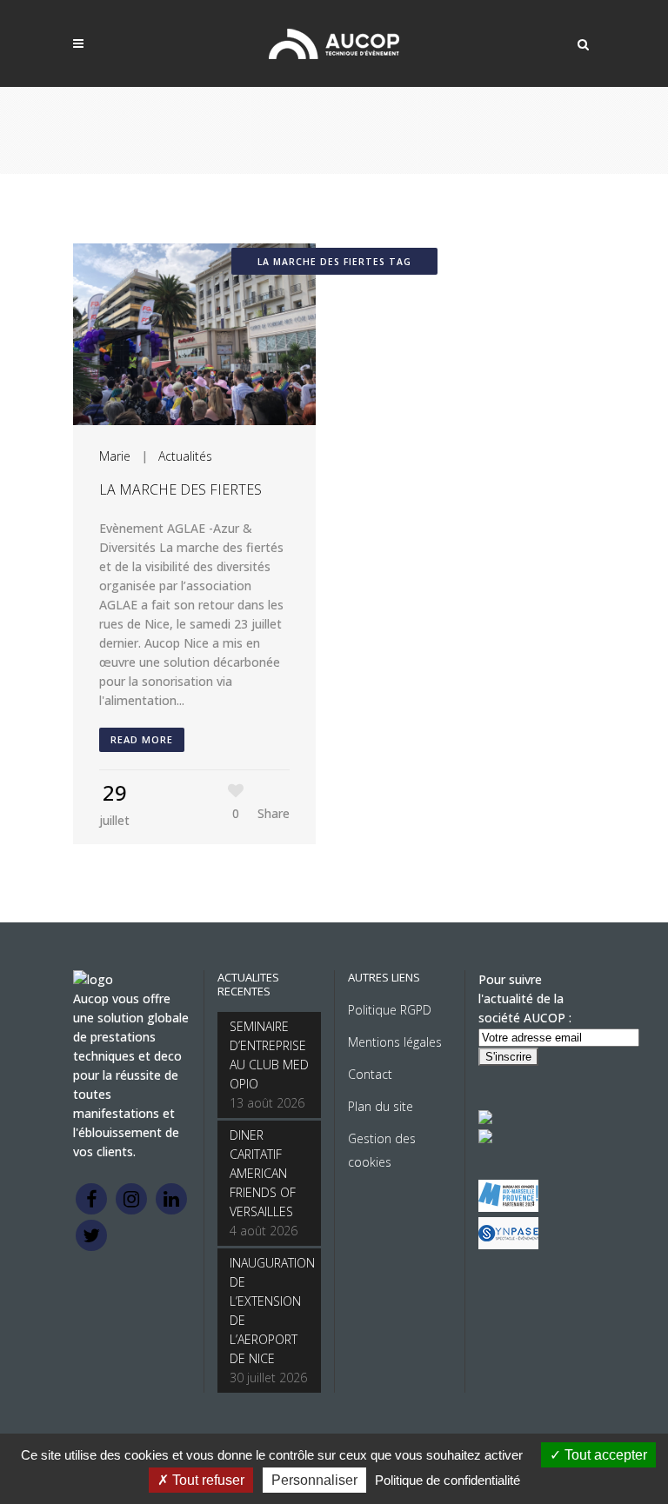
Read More (141, 739)
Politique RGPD (389, 1010)
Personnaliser (314, 1480)
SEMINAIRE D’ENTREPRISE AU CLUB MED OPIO (269, 1055)
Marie (114, 456)
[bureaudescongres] (508, 1207)
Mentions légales (395, 1042)
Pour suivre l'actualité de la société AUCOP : (524, 998)
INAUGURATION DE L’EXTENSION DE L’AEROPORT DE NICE (269, 1310)
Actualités (185, 456)
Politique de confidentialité (447, 1480)
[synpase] (508, 1244)
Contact (370, 1074)
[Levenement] (485, 1138)
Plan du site (380, 1106)
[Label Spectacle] (485, 1119)
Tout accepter (604, 1454)
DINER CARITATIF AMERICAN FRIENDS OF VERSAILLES (263, 1173)
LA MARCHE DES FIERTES (180, 489)
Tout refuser (206, 1480)
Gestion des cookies (382, 1150)
